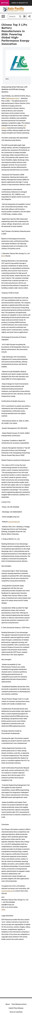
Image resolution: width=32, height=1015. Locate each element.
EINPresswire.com (12, 98)
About (8, 1004)
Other (3, 909)
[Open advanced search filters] (24, 16)
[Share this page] (29, 16)
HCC (3, 256)
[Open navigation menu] (3, 16)
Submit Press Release (16, 1008)
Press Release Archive (18, 1004)
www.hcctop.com (14, 522)
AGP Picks (4, 3)
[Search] (20, 16)
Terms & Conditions (16, 1012)
